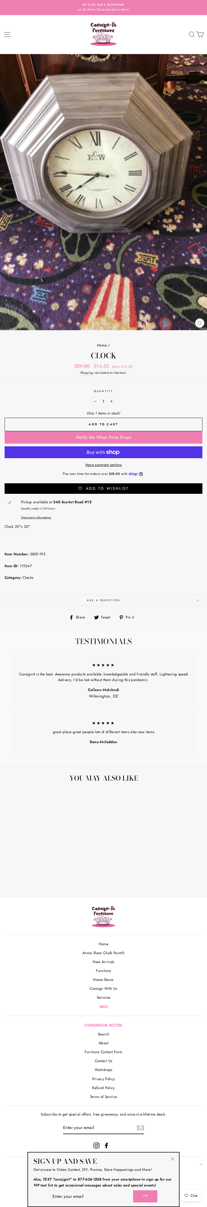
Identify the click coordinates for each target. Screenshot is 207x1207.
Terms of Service (103, 1096)
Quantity (103, 391)
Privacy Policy (103, 1079)
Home (102, 345)
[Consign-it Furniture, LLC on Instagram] (96, 1145)
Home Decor (103, 979)
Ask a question (103, 600)
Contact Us (103, 1060)
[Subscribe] (140, 1128)
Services (104, 997)
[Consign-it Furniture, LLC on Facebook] (106, 1145)
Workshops (103, 1069)
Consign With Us (103, 988)
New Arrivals (103, 961)
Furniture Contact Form (103, 1052)
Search (103, 1034)
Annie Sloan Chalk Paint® (103, 953)
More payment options (103, 464)
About (103, 1043)
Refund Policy (103, 1087)
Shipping (86, 372)
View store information (36, 517)
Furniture (103, 970)
